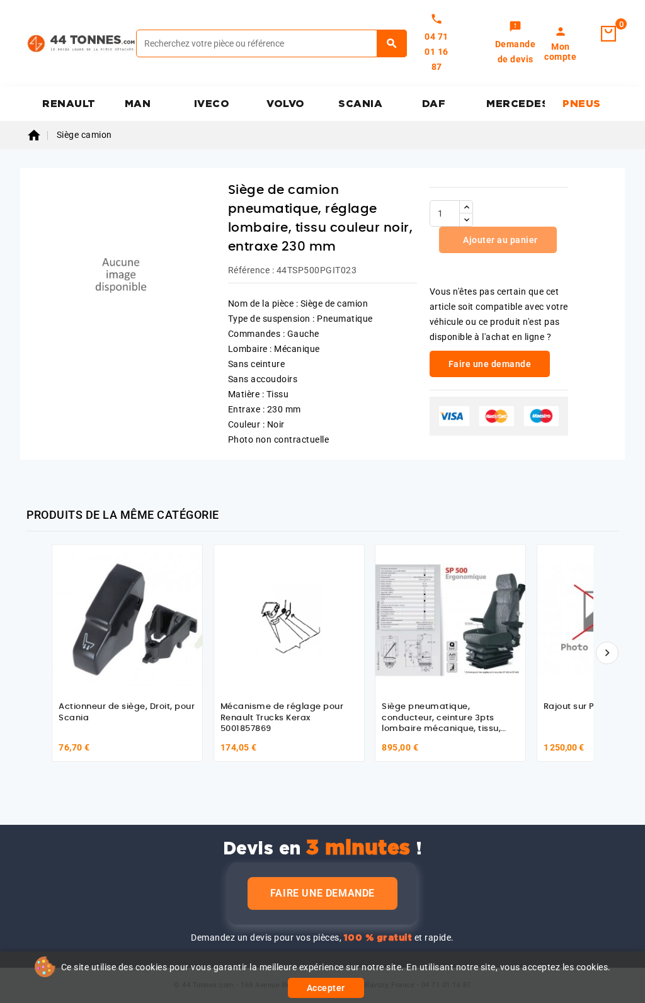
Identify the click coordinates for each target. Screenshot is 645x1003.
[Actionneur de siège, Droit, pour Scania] (127, 619)
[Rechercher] (392, 43)
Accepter (326, 988)
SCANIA (360, 104)
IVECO (212, 104)
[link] (516, 43)
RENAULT (69, 104)
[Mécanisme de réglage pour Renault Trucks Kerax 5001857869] (289, 619)
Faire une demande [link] (490, 364)
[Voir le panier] (608, 34)
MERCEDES (515, 104)
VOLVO (285, 104)
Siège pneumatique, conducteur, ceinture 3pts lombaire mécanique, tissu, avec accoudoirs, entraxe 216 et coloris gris (445, 729)
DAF (434, 104)
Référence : (251, 270)
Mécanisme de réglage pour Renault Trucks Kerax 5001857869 (282, 718)
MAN (138, 104)
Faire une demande (322, 893)
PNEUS (581, 104)
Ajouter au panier (499, 240)
